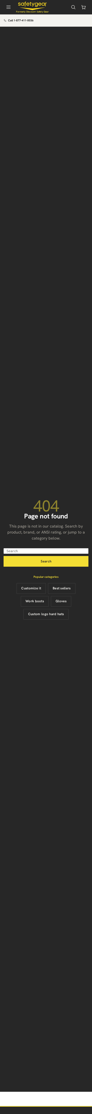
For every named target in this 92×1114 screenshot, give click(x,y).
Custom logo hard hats (46, 614)
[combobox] (46, 551)
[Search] (73, 7)
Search (46, 561)
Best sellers (62, 588)
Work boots (34, 601)
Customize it (31, 588)
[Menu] (8, 7)
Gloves (61, 601)
